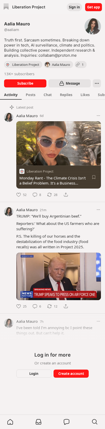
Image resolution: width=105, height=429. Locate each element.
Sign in (74, 7)
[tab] (11, 94)
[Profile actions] (97, 83)
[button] (10, 422)
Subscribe (25, 83)
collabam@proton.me (57, 55)
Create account (71, 373)
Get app (93, 7)
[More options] (98, 116)
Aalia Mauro (27, 115)
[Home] (6, 7)
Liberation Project (40, 171)
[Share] (65, 195)
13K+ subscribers (19, 73)
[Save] (94, 177)
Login (33, 373)
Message (73, 83)
